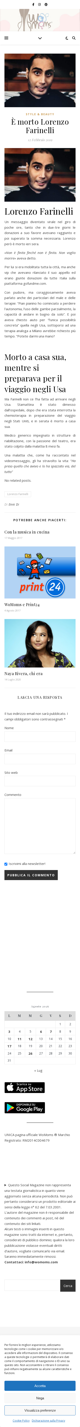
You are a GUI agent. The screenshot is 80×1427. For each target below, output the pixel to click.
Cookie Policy (21, 1421)
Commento (12, 794)
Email (8, 750)
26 (30, 1053)
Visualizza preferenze (40, 1410)
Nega (40, 1398)
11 (20, 1039)
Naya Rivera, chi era (23, 673)
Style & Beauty (40, 114)
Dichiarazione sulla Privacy (48, 1421)
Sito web (11, 772)
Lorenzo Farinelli (17, 494)
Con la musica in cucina (27, 532)
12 (30, 1039)
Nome (9, 728)
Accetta (40, 1386)
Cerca (68, 1285)
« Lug (38, 1070)
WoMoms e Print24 (22, 604)
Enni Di (14, 504)
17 (9, 1046)
